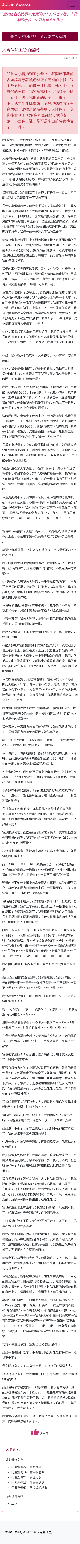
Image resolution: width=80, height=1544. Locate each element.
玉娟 (14, 1503)
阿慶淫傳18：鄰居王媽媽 (27, 1482)
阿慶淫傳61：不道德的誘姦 (29, 1487)
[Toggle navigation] (72, 5)
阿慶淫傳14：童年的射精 (27, 1472)
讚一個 (44, 1433)
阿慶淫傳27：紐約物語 (26, 1467)
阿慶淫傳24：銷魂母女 (26, 1477)
